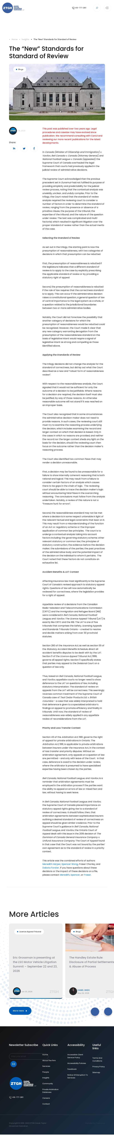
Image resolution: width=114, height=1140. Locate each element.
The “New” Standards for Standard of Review (55, 39)
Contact (46, 1104)
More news (18, 1010)
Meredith (65, 874)
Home (15, 39)
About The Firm (49, 1060)
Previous (63, 1009)
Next (75, 1009)
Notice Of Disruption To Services (77, 1076)
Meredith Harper (51, 864)
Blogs (20, 69)
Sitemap (96, 1072)
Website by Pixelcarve (95, 1123)
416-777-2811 (80, 7)
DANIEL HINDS (84, 990)
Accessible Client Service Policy (75, 1056)
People (45, 1072)
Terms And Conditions (97, 1059)
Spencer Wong (70, 864)
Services (46, 1066)
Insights (25, 39)
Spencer (75, 874)
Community (47, 1083)
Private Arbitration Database (50, 1091)
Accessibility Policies (76, 1063)
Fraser (87, 874)
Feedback (72, 1069)
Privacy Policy (98, 1066)
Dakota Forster (50, 867)
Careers (46, 1098)
